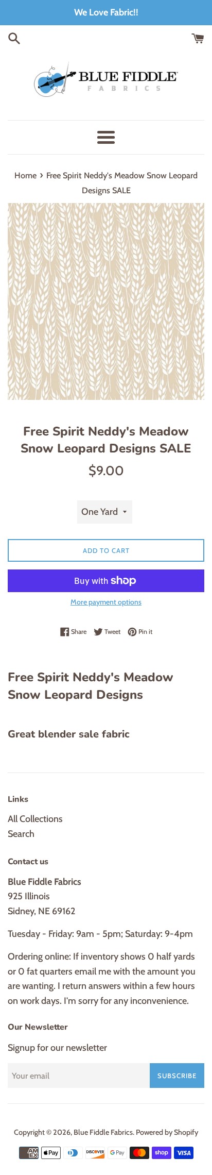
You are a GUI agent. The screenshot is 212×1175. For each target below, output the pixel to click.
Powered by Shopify (167, 1132)
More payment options (106, 602)
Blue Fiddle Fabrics (103, 1132)
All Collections (35, 819)
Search (21, 834)
